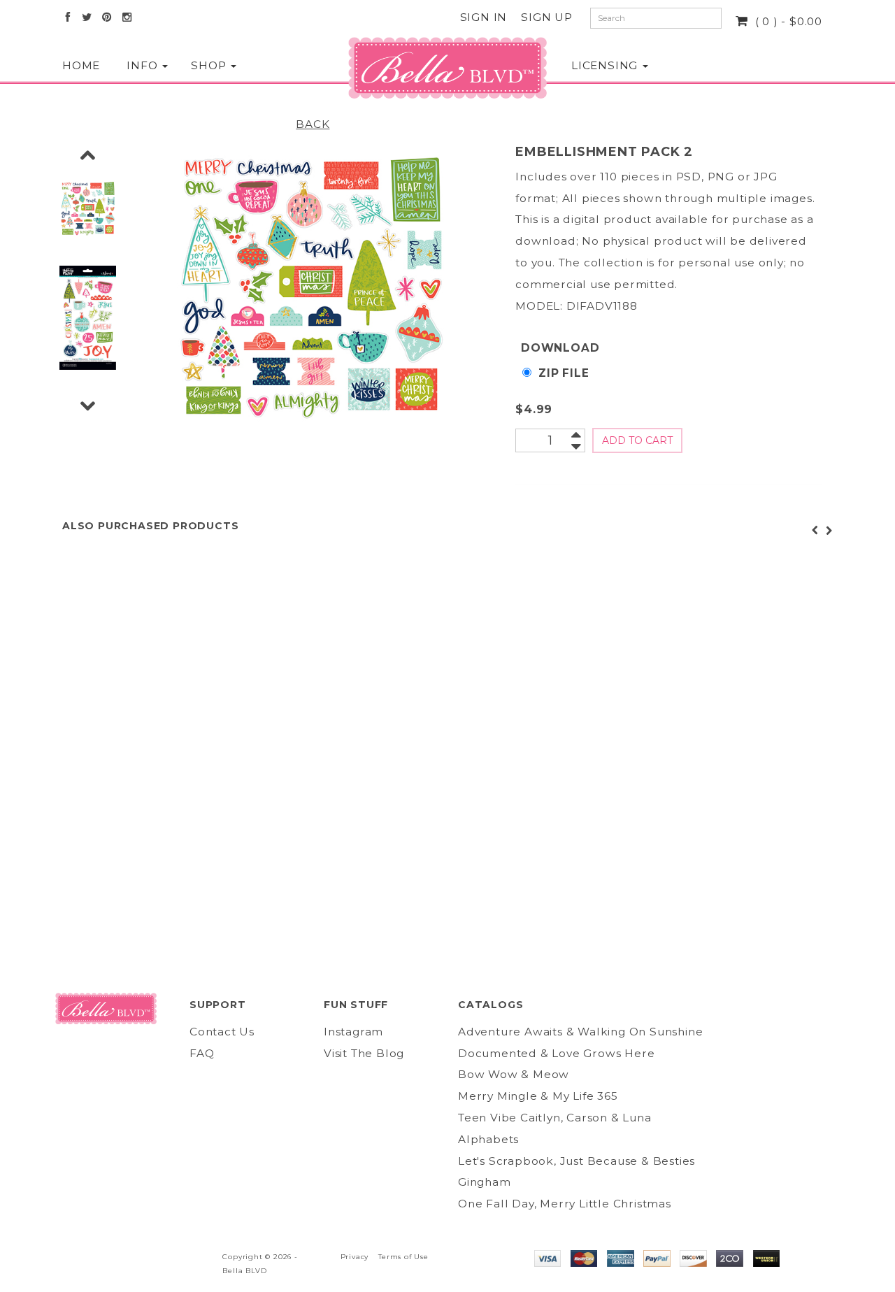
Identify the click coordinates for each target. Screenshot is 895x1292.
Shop (209, 65)
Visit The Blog (364, 1053)
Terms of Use (403, 1257)
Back (312, 124)
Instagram (353, 1031)
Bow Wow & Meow (513, 1074)
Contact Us (222, 1031)
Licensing (602, 65)
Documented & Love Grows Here (556, 1053)
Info (144, 65)
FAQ (201, 1053)
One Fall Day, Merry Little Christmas (564, 1203)
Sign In (484, 17)
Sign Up (547, 17)
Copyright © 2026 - (259, 1257)
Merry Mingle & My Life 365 (538, 1096)
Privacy (355, 1257)
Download (560, 347)
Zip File (563, 373)
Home (80, 65)
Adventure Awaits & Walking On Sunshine (580, 1031)
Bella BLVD (244, 1271)
